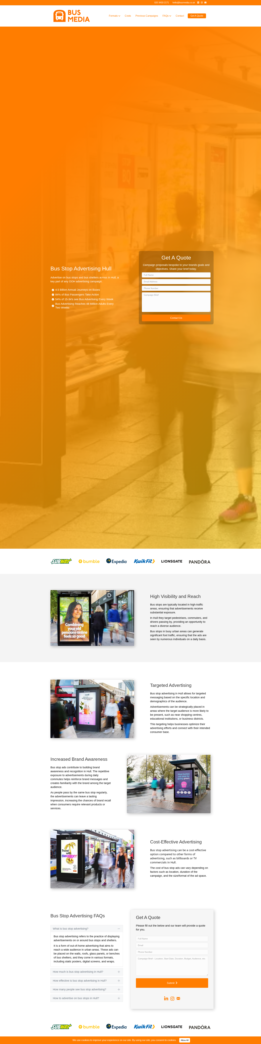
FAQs (166, 16)
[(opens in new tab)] (61, 561)
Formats (113, 16)
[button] (176, 318)
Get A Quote (196, 16)
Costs (128, 16)
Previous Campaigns (146, 16)
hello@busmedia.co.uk (183, 2)
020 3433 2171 (161, 2)
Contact (180, 16)
